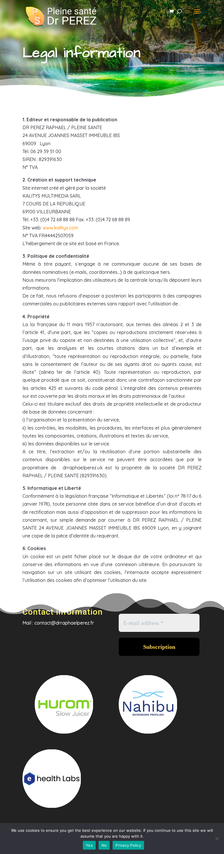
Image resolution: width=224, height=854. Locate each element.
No (104, 845)
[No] (217, 838)
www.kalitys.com (60, 228)
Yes (89, 845)
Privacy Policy (128, 845)
